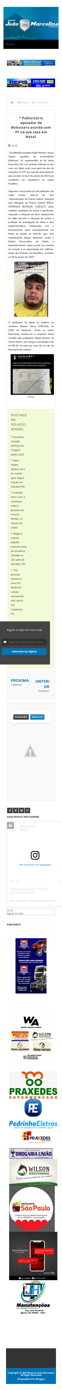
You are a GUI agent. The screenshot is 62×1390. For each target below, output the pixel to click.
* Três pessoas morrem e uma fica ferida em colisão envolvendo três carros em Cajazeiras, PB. (17, 592)
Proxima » (43, 690)
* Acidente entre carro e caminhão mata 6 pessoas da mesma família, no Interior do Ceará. (18, 510)
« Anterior (16, 684)
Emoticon (37, 716)
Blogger (40, 1379)
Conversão (21, 716)
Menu (11, 44)
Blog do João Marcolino (41, 1372)
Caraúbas (12, 916)
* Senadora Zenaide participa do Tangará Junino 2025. (17, 445)
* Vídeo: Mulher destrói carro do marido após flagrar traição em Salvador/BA (18, 473)
